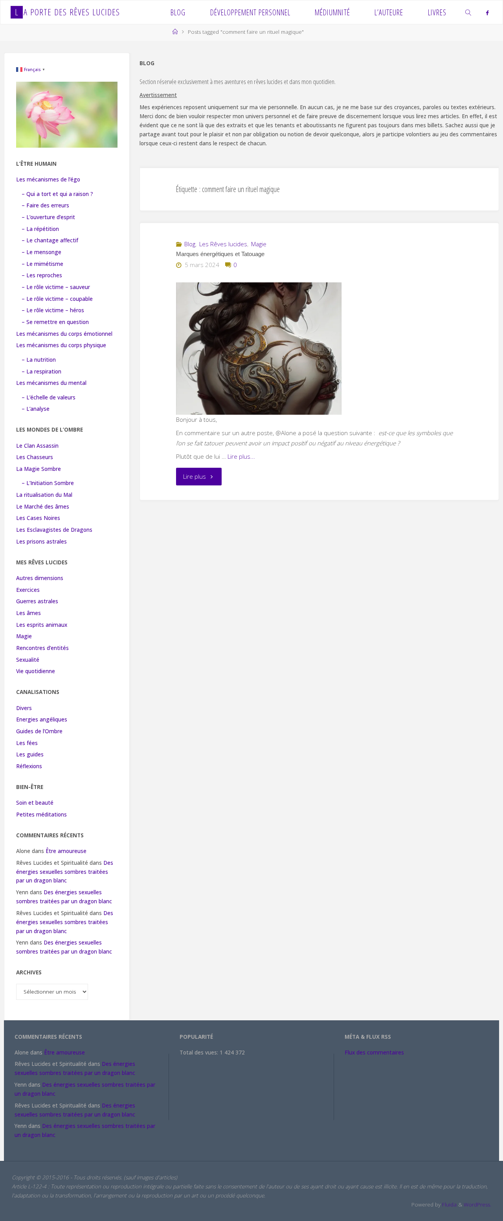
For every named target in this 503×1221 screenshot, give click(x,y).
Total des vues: (200, 1052)
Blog (189, 244)
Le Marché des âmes (42, 506)
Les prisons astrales (41, 541)
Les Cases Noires (38, 518)
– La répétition (40, 228)
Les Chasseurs (34, 457)
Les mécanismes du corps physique (61, 345)
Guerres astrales (37, 601)
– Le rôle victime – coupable (57, 298)
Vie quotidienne (35, 671)
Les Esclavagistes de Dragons (54, 529)
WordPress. (477, 1204)
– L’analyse (36, 408)
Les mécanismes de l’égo (48, 179)
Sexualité (27, 659)
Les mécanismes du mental (51, 382)
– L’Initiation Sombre (48, 483)
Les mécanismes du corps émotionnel (64, 333)
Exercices (28, 589)
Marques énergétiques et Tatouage (220, 254)
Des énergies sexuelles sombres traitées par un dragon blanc (64, 871)
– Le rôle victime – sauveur (56, 287)
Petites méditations (41, 814)
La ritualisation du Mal (44, 494)
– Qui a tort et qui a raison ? (57, 194)
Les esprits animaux (41, 624)
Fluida (449, 1204)
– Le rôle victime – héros (53, 310)
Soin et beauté (34, 802)
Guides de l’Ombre (39, 731)
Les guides (30, 754)
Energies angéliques (41, 719)
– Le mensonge (41, 252)
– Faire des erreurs (45, 205)
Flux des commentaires (374, 1052)
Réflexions (29, 766)
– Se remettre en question (55, 322)
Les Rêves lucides (223, 244)
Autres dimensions (39, 578)
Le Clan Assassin (37, 445)
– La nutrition (39, 359)
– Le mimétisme (42, 263)
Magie (258, 244)
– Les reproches (42, 275)
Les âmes (28, 613)
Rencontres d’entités (42, 648)
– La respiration (41, 371)
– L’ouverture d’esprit (48, 217)
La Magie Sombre (38, 468)
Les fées (27, 743)
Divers (24, 708)
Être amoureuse (66, 851)
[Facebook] (487, 12)
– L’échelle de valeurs (48, 397)
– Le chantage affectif (50, 240)
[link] (469, 12)
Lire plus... (241, 456)
